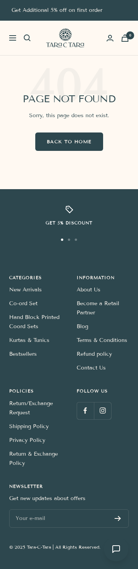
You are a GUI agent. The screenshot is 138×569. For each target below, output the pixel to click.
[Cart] (125, 38)
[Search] (27, 37)
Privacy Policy (27, 440)
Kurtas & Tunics (29, 340)
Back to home (69, 141)
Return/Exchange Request (31, 408)
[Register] (118, 518)
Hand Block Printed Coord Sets (34, 322)
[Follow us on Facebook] (85, 410)
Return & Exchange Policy (33, 458)
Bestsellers (23, 354)
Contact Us (91, 368)
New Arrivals (25, 289)
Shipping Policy (29, 426)
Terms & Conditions (102, 340)
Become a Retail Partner (98, 308)
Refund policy (94, 354)
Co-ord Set (23, 303)
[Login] (110, 38)
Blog (82, 326)
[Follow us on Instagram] (102, 410)
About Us (88, 289)
